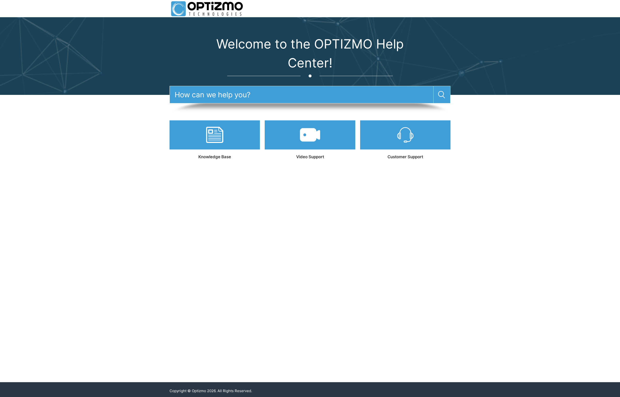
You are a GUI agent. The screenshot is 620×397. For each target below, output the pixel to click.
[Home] (207, 8)
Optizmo (199, 391)
